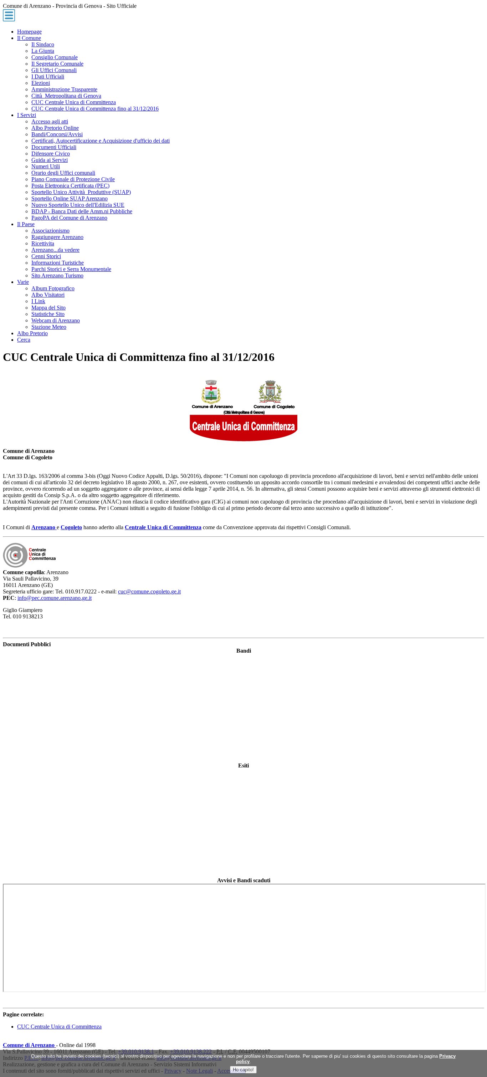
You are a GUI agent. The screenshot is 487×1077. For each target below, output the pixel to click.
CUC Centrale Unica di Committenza (59, 1027)
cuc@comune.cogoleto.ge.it (149, 591)
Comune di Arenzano (29, 1045)
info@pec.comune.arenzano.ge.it (54, 598)
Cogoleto (71, 527)
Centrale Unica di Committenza (163, 527)
